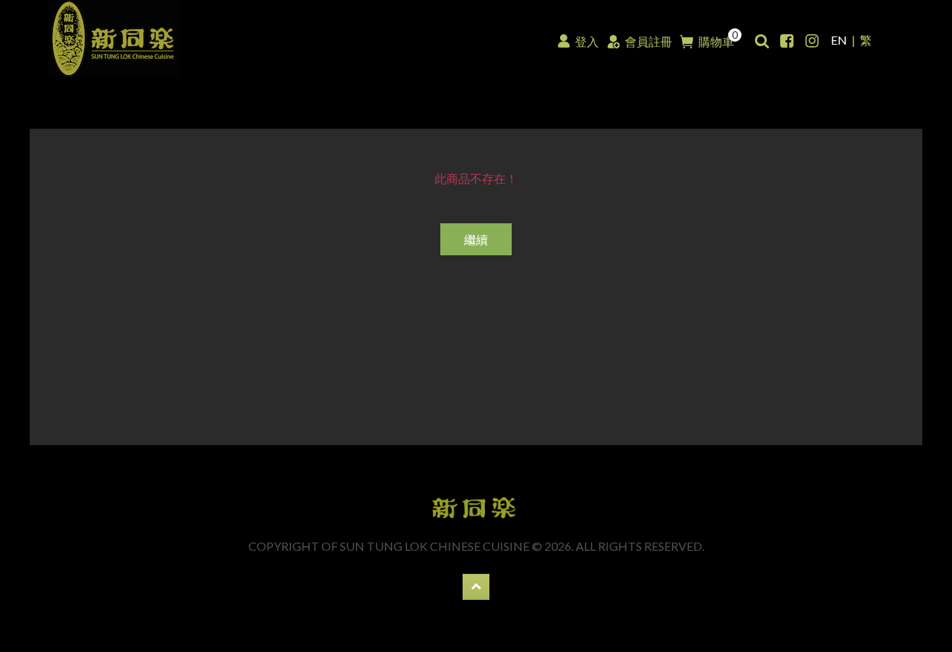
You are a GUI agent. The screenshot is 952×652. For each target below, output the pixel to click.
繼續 (476, 239)
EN (839, 40)
